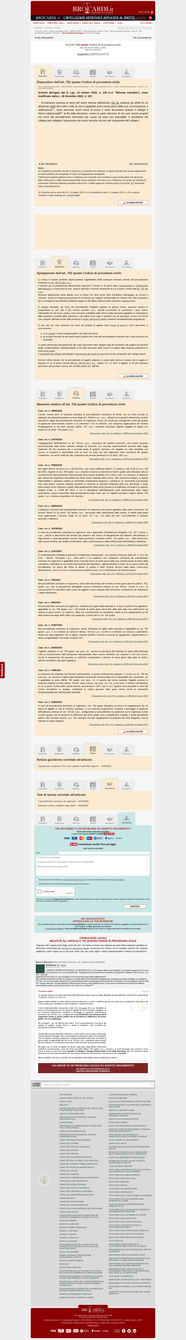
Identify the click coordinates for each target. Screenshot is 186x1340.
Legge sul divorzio (68, 1241)
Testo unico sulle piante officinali (125, 1222)
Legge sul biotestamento (71, 1261)
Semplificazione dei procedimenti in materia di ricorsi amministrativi (129, 1130)
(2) (62, 113)
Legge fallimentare (118, 1098)
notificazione (142, 285)
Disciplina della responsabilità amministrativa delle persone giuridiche (128, 1136)
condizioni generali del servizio (74, 880)
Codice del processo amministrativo (76, 1167)
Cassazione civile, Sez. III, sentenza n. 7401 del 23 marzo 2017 (120, 596)
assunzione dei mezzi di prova (90, 354)
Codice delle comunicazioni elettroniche (78, 1178)
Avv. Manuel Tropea (100, 1317)
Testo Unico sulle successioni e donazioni (129, 1231)
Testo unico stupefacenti (121, 1192)
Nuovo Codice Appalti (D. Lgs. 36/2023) (76, 1098)
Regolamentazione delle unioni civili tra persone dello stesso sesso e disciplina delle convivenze (78, 1246)
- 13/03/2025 (63, 805)
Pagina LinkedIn (134, 1330)
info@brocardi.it (78, 1323)
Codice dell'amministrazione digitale (76, 1195)
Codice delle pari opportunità (73, 1181)
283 (62, 310)
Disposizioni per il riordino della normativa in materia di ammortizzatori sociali (81, 1290)
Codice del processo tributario (74, 1147)
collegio (51, 333)
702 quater (82, 1008)
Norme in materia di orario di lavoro (76, 1298)
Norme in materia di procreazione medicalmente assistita (75, 1256)
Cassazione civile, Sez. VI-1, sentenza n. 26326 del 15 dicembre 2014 (118, 664)
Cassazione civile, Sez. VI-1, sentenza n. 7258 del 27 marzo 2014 (119, 696)
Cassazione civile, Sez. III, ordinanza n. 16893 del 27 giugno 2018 (119, 522)
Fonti (45, 31)
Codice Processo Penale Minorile (75, 1140)
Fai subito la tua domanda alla (93, 1068)
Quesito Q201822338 (97, 962)
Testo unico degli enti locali (122, 1178)
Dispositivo (42, 267)
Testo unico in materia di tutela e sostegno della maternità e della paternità (129, 1171)
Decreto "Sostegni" (68, 1231)
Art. (45, 38)
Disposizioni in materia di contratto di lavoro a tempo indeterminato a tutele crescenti (81, 1277)
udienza (126, 301)
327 (132, 183)
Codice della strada (69, 1143)
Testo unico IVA (116, 1241)
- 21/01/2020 (63, 801)
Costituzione (108, 23)
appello (130, 295)
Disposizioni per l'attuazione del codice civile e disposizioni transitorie (81, 1109)
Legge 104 (63, 1264)
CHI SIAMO (123, 28)
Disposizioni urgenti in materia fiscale (127, 1255)
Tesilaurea (110, 76)
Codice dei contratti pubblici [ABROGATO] (78, 1164)
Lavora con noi (93, 1326)
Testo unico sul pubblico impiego (124, 1175)
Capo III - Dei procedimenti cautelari (125, 86)
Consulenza (126, 76)
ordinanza (46, 288)
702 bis (51, 997)
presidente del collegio (50, 354)
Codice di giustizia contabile (72, 1184)
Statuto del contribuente (121, 1276)
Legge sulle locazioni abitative (123, 1119)
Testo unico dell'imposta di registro (126, 1237)
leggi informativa (118, 880)
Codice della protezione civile (73, 1205)
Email (38, 853)
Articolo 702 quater (93, 33)
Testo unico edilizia (118, 1185)
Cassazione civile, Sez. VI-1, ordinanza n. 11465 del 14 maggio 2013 (118, 724)
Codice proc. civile (55, 23)
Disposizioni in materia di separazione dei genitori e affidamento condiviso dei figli (79, 1216)
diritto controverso (91, 319)
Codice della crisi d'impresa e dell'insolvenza (80, 1208)
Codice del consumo (68, 1154)
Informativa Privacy (92, 1323)
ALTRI (120, 23)
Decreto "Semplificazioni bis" (73, 1227)
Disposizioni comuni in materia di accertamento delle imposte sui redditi (128, 1245)
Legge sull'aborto (68, 1221)
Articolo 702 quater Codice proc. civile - (70, 962)
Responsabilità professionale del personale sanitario (125, 1115)
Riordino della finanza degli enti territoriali (130, 1280)
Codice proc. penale (91, 23)
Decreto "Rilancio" (68, 1234)
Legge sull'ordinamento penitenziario (127, 1157)
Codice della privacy (69, 1150)
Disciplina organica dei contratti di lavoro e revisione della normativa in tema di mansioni (80, 1272)
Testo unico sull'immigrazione (123, 1189)
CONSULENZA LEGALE (140, 28)
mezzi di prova (118, 325)
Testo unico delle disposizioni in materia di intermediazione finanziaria (129, 1211)
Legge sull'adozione (69, 1252)
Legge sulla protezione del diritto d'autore (130, 1102)
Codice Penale (73, 23)
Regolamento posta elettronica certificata (129, 1283)
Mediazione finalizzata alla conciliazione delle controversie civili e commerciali (128, 1153)
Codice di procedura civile (58, 31)
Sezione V (69, 33)
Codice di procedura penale (72, 1131)
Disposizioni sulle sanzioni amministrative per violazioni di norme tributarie (129, 1265)
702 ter (115, 102)
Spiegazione (59, 76)
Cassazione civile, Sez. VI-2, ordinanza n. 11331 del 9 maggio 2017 (119, 574)
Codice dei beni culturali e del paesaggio (79, 1161)
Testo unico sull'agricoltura (122, 1218)
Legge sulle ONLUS (117, 1143)
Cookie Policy (105, 1323)
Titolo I (117, 31)
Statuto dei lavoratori (70, 1267)
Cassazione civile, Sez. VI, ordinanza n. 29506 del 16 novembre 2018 (118, 500)
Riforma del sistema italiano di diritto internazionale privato (127, 1162)
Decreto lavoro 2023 (69, 1224)
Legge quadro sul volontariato (124, 1140)
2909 (53, 106)
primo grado (49, 351)
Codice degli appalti (68, 1212)
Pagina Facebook (123, 1330)
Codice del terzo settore (71, 1202)
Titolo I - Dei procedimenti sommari (101, 86)
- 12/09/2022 (74, 766)
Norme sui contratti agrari (122, 1110)
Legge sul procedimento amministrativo (128, 1126)
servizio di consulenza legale (75, 948)
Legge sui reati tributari (120, 1166)
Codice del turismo (68, 1171)
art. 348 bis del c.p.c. (85, 363)
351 (69, 310)
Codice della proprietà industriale (76, 1191)
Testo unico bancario (119, 1182)
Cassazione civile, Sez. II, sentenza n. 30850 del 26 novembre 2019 (118, 433)
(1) (53, 109)
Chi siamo (114, 1323)
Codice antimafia (67, 1198)
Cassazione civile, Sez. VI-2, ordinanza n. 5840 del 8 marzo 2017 (120, 619)
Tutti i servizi (145, 23)
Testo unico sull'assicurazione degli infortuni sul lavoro (126, 1200)
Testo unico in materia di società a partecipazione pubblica (125, 1226)
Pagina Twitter (129, 1330)
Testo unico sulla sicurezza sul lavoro (127, 1215)
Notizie (93, 76)
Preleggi (63, 1105)
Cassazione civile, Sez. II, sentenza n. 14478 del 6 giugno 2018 (120, 545)
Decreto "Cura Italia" (69, 1238)
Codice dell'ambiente (69, 1174)
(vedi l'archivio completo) (93, 848)
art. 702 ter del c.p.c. (61, 282)
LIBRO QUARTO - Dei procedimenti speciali (74, 86)
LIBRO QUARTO (86, 31)
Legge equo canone (118, 1122)
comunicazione (126, 285)
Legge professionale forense (123, 1095)
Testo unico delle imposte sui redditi (126, 1234)
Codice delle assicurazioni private (75, 1157)
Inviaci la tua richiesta (54, 928)
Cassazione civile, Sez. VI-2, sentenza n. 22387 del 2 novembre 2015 (118, 641)
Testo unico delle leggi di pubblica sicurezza (130, 1196)
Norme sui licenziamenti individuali (75, 1294)
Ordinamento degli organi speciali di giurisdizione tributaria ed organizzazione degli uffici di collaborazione (129, 1271)
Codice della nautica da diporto (74, 1188)
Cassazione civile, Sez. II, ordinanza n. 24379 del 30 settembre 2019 (118, 459)
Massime (76, 76)
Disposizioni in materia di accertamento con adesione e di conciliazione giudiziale (129, 1259)
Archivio (122, 1323)
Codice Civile (38, 23)
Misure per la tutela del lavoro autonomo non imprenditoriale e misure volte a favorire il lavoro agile (81, 1283)
